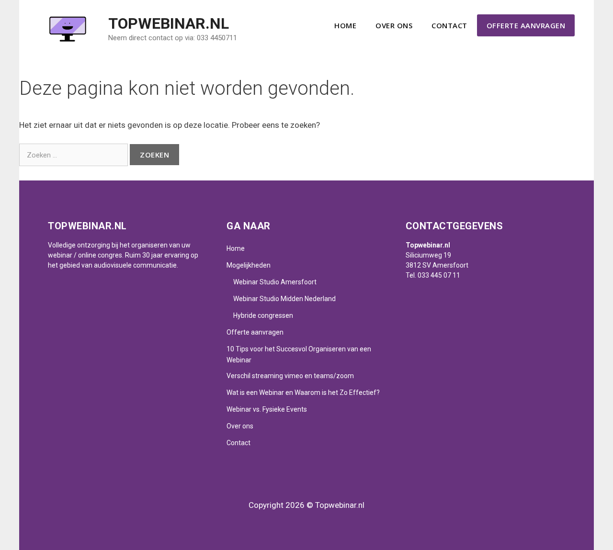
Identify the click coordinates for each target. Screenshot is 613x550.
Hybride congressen (263, 315)
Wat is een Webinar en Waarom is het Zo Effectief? (303, 392)
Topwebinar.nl (168, 23)
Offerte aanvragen (526, 25)
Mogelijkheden (249, 265)
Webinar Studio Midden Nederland (284, 299)
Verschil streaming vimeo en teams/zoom (290, 376)
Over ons (393, 25)
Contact (449, 25)
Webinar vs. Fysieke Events (267, 409)
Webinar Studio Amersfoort (275, 282)
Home (345, 25)
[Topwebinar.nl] (67, 28)
